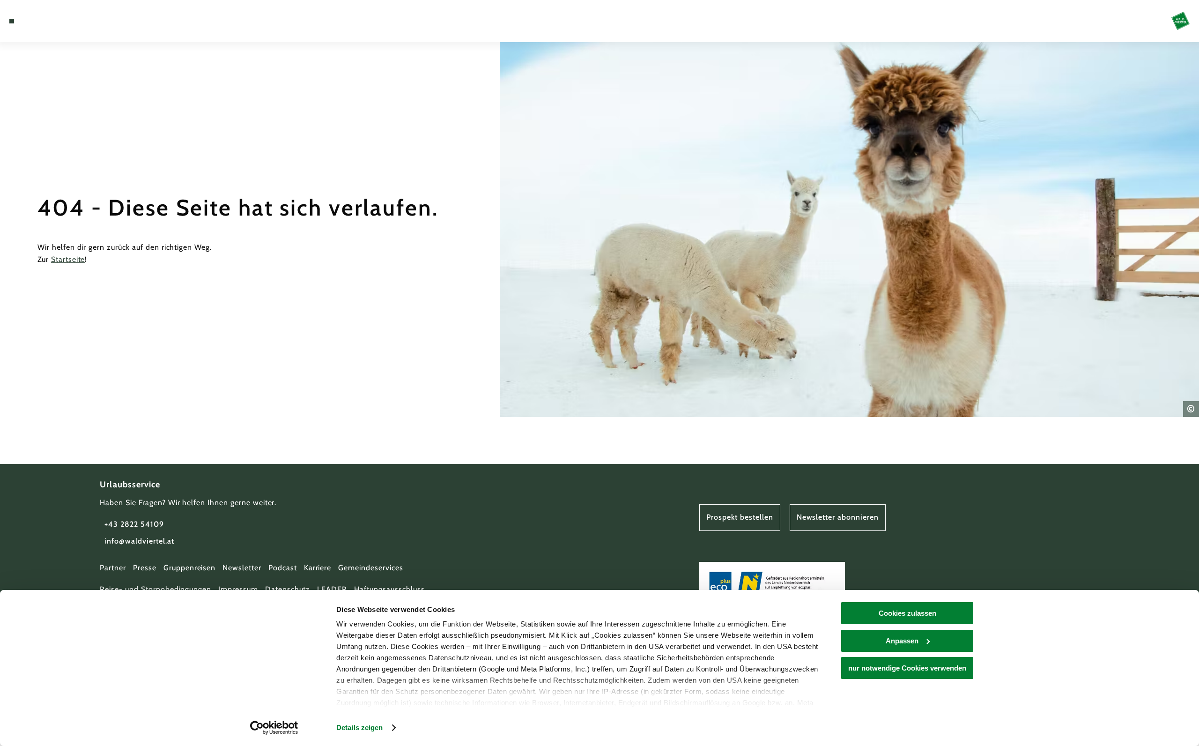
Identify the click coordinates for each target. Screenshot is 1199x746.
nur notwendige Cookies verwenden (907, 668)
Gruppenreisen (189, 567)
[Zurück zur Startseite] (1180, 21)
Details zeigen (359, 727)
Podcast (282, 567)
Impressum (238, 589)
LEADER (332, 589)
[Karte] (37, 21)
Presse (144, 567)
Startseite (68, 259)
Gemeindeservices (370, 567)
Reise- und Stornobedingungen (155, 589)
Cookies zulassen (907, 613)
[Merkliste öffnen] (51, 21)
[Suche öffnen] (65, 21)
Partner (113, 567)
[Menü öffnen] (11, 21)
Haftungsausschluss (389, 589)
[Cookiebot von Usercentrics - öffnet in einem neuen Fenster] (274, 728)
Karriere (318, 567)
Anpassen (902, 641)
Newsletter (241, 567)
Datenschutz (288, 589)
